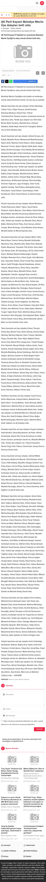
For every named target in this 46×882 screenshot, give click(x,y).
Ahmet (10, 679)
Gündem (18, 28)
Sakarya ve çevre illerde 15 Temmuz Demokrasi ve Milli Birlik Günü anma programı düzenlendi (11, 800)
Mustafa (26, 679)
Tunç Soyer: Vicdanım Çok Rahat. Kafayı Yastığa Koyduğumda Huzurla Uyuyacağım (11, 772)
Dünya (13, 28)
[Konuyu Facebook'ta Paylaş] (2, 81)
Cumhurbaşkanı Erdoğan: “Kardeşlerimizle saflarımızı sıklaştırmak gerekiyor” (34, 829)
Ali (14, 679)
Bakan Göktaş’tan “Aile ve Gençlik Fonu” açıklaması (34, 770)
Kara (16, 679)
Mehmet (21, 679)
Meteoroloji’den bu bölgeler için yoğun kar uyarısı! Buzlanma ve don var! (29, 15)
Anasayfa (6, 28)
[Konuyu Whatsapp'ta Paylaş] (11, 81)
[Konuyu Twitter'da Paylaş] (6, 81)
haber (10, 863)
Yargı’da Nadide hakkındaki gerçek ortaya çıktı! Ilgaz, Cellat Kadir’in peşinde (11, 829)
